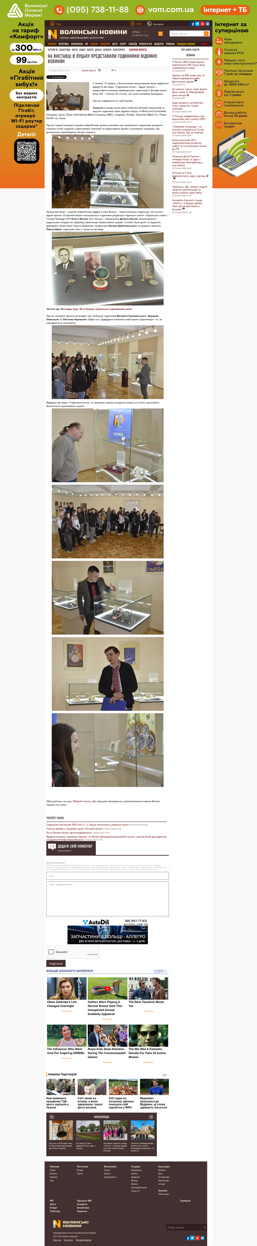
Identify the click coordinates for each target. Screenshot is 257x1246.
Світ (52, 1180)
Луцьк (52, 1169)
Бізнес (107, 1173)
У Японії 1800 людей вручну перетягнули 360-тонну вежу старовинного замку (188, 64)
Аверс (204, 44)
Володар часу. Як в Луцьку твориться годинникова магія (96, 308)
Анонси (107, 50)
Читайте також (55, 818)
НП (86, 44)
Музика (161, 1169)
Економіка (77, 44)
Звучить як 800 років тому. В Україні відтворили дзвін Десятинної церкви (188, 78)
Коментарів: (88, 70)
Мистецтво (163, 1180)
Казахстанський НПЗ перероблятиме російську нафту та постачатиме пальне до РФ (189, 144)
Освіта (134, 1173)
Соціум (135, 1166)
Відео (82, 50)
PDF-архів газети (190, 50)
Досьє (98, 50)
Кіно (160, 1173)
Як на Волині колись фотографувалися (68, 832)
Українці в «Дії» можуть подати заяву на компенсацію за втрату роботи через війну (189, 189)
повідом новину (186, 44)
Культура (164, 1166)
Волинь (53, 1173)
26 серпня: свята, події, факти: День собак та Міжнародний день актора (190, 92)
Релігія (134, 1183)
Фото (75, 50)
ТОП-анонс (163, 1193)
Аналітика (64, 50)
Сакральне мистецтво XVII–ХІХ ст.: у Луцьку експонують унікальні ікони (87, 824)
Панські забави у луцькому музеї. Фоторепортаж (74, 828)
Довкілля (135, 1176)
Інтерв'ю (53, 50)
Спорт (123, 44)
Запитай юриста (138, 50)
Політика (64, 44)
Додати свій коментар (75, 846)
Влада (80, 1169)
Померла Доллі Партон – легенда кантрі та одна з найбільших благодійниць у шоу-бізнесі (187, 160)
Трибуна (170, 44)
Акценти (158, 44)
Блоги (90, 50)
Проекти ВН (145, 44)
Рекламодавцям (83, 1239)
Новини (190, 55)
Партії (80, 1173)
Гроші (107, 1169)
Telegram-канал (81, 801)
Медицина (136, 1169)
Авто (114, 44)
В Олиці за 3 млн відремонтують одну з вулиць (189, 174)
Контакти (68, 1239)
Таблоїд (132, 44)
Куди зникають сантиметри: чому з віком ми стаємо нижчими (188, 105)
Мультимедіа (101, 1117)
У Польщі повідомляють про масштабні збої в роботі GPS (188, 117)
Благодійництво (139, 1187)
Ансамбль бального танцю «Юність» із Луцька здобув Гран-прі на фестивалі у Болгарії (187, 204)
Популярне (119, 50)
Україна (53, 1176)
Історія (161, 1183)
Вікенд (134, 1180)
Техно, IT (135, 1190)
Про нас (57, 1239)
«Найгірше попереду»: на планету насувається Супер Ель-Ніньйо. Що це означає (188, 129)
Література (163, 1176)
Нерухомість (110, 1176)
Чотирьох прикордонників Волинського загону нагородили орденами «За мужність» (142, 1147)
